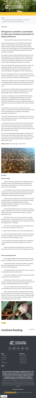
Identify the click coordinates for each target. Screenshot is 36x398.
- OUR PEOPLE (4, 355)
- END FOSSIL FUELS (23, 359)
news (4, 322)
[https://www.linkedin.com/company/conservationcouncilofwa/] (18, 348)
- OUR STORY (3, 357)
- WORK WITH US (4, 362)
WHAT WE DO (22, 353)
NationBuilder (29, 392)
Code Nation (23, 392)
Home (2, 18)
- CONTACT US (4, 359)
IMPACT (3, 365)
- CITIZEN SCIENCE (22, 362)
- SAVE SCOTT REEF (22, 357)
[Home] (14, 7)
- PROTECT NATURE (22, 355)
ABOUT (2, 353)
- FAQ (2, 361)
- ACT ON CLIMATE (22, 361)
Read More (32, 329)
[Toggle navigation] (28, 6)
